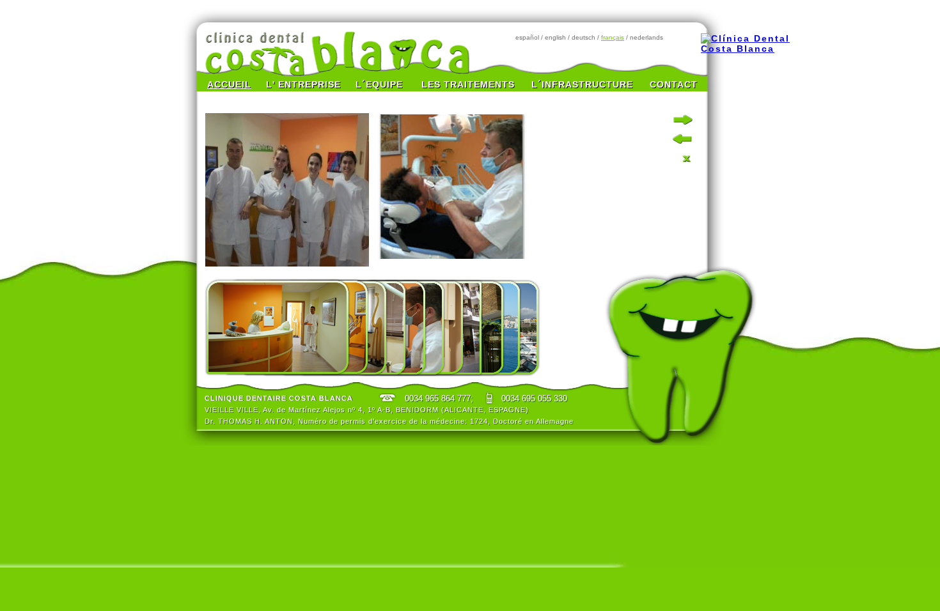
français (612, 37)
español (527, 37)
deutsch (583, 37)
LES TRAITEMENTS (468, 84)
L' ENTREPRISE (303, 84)
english (555, 37)
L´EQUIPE (379, 84)
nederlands (646, 37)
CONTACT (674, 84)
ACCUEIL (229, 84)
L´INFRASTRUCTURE (582, 84)
